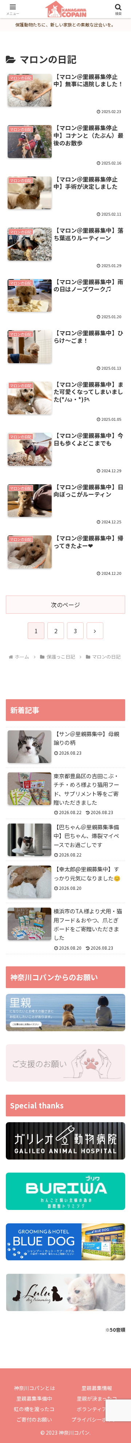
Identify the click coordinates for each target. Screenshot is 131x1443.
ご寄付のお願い (34, 1419)
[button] (117, 1113)
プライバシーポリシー (96, 1419)
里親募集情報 (97, 1388)
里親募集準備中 (34, 1398)
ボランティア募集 (97, 1409)
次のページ (65, 604)
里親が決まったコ (97, 1398)
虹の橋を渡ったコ (34, 1409)
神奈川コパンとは (34, 1388)
